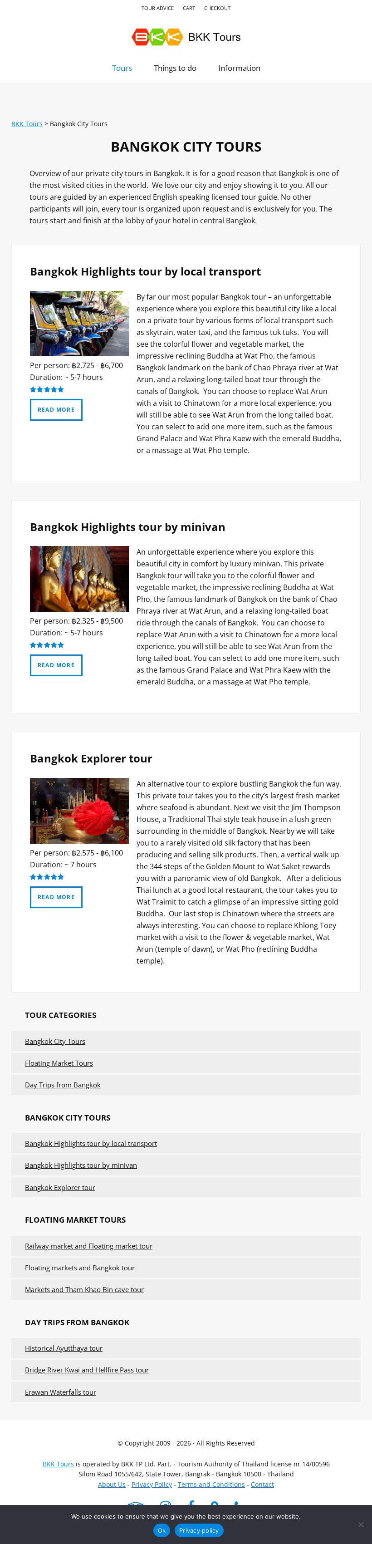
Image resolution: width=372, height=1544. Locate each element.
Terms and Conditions (211, 1484)
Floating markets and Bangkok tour (80, 1267)
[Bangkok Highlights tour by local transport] (79, 354)
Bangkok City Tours (55, 1041)
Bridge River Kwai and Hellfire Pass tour (87, 1369)
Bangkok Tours (186, 37)
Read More (56, 409)
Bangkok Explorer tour (91, 758)
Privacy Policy (152, 1484)
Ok (162, 1530)
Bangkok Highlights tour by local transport (145, 271)
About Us (112, 1484)
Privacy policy (199, 1530)
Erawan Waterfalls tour (60, 1391)
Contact (262, 1484)
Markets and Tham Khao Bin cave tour (84, 1289)
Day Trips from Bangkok (63, 1084)
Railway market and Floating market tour (88, 1245)
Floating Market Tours (59, 1062)
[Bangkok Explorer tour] (79, 841)
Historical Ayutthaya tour (64, 1347)
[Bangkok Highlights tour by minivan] (79, 609)
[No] (360, 1524)
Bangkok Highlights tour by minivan (127, 526)
